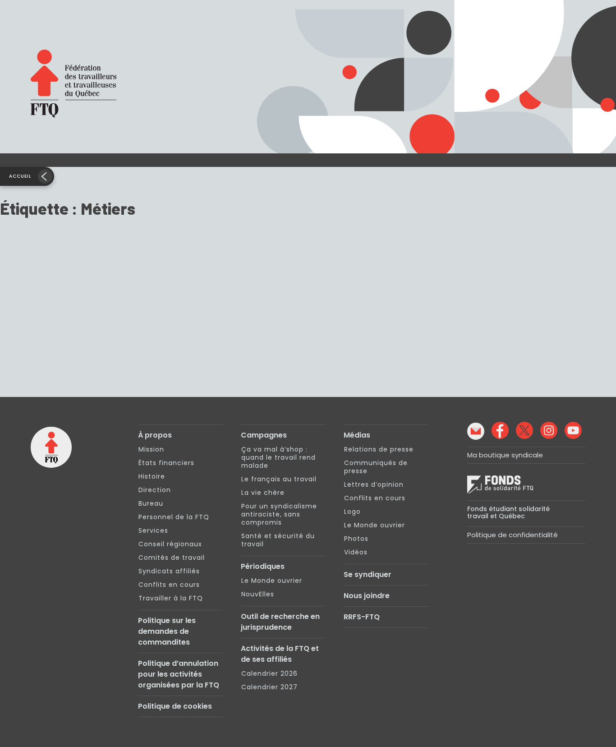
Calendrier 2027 (269, 687)
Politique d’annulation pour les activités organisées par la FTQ (178, 674)
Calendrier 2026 (269, 673)
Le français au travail (279, 479)
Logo (352, 511)
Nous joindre (367, 595)
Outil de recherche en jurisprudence (280, 621)
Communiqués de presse (376, 466)
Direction (154, 489)
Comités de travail (171, 557)
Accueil (20, 176)
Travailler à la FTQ (170, 598)
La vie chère (263, 492)
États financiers (166, 462)
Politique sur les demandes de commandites (167, 631)
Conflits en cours (169, 584)
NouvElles (257, 594)
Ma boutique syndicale (505, 455)
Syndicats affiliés (169, 571)
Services (153, 530)
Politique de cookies (175, 706)
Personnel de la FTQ (173, 516)
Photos (356, 538)
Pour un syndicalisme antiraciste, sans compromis (279, 514)
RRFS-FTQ (362, 617)
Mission (151, 449)
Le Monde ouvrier (271, 580)
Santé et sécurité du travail (278, 540)
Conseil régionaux (170, 544)
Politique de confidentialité (512, 535)
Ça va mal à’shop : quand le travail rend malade (278, 457)
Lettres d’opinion (374, 484)
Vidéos (356, 552)
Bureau (150, 503)
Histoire (151, 476)
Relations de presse (379, 449)
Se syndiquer (367, 574)
